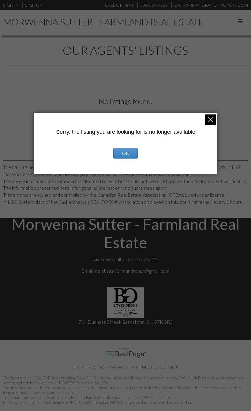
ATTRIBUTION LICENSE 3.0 (158, 367)
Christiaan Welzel (108, 367)
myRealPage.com (125, 354)
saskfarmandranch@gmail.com (138, 271)
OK (125, 153)
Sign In (11, 5)
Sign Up (33, 5)
